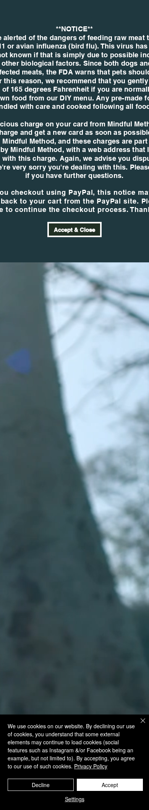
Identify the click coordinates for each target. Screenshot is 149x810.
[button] (74, 229)
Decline (41, 785)
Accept (110, 785)
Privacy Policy (90, 766)
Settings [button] (74, 799)
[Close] (138, 725)
